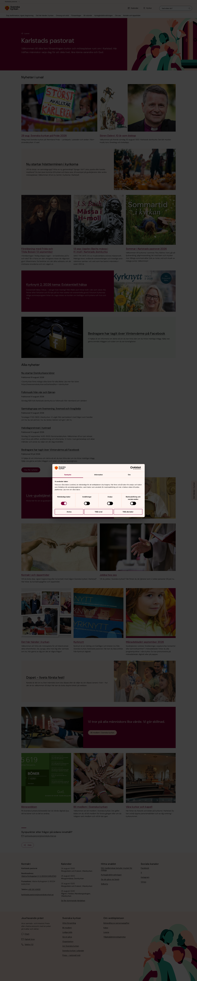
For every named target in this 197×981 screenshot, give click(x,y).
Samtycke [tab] (67, 475)
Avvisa (69, 512)
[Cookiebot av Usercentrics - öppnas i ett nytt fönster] (133, 467)
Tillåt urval (98, 512)
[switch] (87, 503)
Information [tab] (98, 475)
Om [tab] (129, 475)
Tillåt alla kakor (128, 512)
